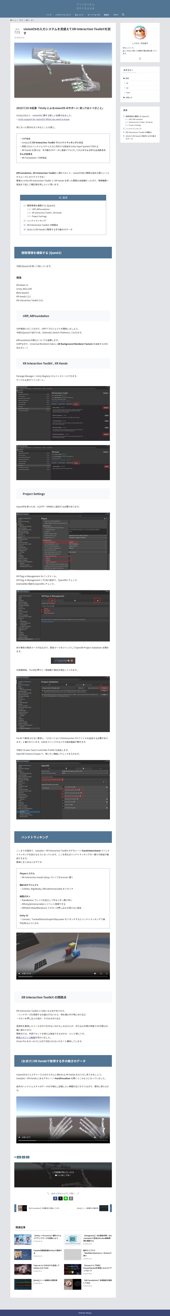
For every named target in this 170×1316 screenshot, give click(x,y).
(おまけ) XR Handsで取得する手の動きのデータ (49, 229)
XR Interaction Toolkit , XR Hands (47, 212)
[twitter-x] (140, 58)
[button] (55, 1198)
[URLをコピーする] (71, 1198)
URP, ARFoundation (41, 209)
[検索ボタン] (123, 15)
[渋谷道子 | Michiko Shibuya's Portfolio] (85, 6)
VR (24, 1157)
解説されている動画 (25, 1037)
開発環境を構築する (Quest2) (41, 205)
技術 (18, 1157)
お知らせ (128, 97)
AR (28, 1157)
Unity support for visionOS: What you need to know (44, 119)
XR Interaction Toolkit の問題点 (42, 224)
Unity (128, 92)
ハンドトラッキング (36, 220)
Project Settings (39, 216)
